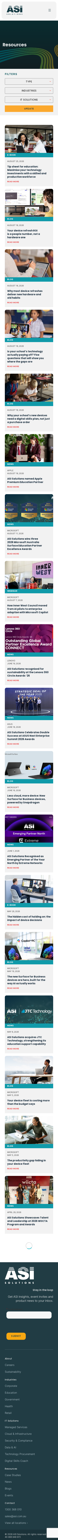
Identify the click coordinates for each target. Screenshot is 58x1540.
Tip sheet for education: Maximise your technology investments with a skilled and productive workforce (26, 171)
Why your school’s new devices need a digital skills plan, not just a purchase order (28, 419)
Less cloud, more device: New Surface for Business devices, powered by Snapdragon (26, 799)
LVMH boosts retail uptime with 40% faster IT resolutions (27, 1470)
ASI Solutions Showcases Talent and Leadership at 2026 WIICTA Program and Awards (27, 1221)
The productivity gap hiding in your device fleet (26, 1162)
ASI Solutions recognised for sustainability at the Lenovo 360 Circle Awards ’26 (27, 672)
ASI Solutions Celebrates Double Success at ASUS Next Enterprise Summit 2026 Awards (28, 736)
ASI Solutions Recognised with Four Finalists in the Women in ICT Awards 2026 (28, 1281)
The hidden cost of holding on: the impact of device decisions (29, 918)
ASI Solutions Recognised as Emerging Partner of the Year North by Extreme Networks (26, 860)
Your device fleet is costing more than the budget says (28, 1102)
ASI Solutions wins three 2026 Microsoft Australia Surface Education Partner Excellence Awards (24, 544)
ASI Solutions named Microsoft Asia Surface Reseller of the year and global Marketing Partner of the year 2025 (28, 1346)
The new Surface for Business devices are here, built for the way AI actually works (26, 980)
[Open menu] (50, 10)
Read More (13, 181)
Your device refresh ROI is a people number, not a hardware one (23, 234)
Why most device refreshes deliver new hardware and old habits (25, 294)
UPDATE (29, 108)
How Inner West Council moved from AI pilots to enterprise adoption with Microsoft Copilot (27, 609)
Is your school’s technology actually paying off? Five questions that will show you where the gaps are (25, 356)
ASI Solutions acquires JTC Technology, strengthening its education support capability (26, 1040)
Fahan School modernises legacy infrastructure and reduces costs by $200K (28, 1529)
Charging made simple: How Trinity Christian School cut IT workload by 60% (26, 1412)
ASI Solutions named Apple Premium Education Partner (25, 480)
